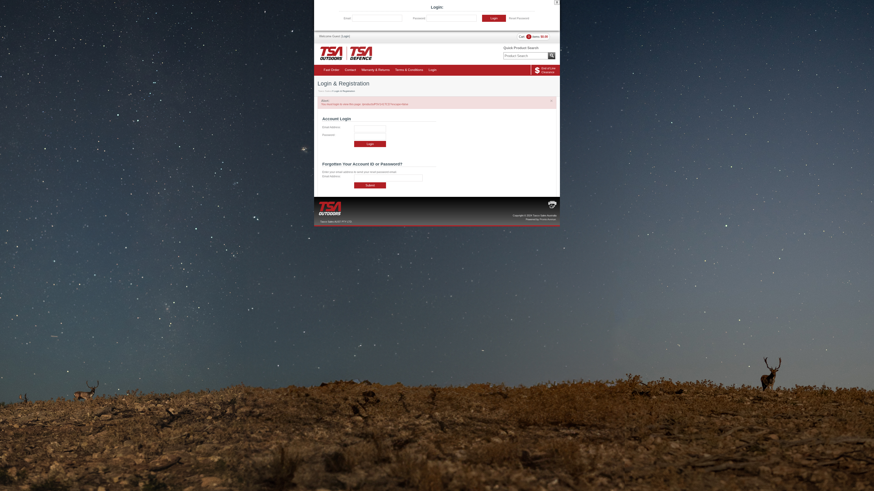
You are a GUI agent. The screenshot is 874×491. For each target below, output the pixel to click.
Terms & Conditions (409, 69)
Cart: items (533, 36)
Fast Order (331, 69)
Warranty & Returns (375, 69)
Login (494, 18)
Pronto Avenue (548, 219)
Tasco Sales (324, 91)
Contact (350, 69)
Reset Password (519, 18)
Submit (370, 185)
